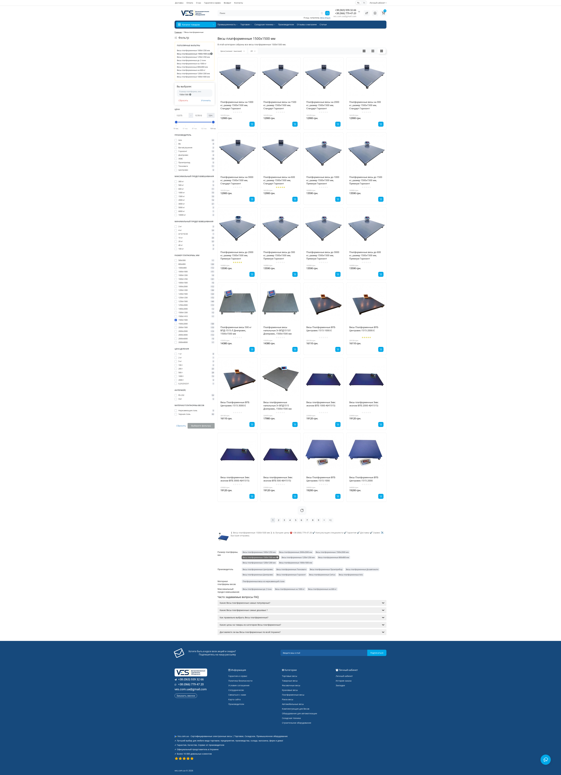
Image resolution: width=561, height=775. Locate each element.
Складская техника (264, 24)
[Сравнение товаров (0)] (367, 13)
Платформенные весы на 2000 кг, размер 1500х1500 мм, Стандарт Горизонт (322, 105)
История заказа (344, 680)
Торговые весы (289, 676)
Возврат (227, 2)
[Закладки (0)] (375, 13)
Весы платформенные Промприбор (326, 569)
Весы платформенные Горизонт (291, 574)
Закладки (340, 685)
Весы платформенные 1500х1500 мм (193, 53)
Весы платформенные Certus (322, 574)
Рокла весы (287, 699)
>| (330, 520)
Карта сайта (234, 699)
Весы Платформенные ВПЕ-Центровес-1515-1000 (321, 479)
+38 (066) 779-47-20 (345, 13)
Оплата (189, 2)
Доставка (179, 2)
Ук (364, 2)
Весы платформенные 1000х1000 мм (193, 76)
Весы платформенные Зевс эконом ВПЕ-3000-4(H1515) (235, 479)
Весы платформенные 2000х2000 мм (295, 552)
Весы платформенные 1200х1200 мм (193, 73)
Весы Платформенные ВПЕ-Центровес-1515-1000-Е (321, 329)
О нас (198, 2)
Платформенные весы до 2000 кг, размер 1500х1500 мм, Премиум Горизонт (236, 255)
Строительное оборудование (296, 722)
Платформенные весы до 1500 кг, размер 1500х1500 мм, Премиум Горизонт (365, 180)
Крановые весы (290, 690)
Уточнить (206, 100)
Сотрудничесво (236, 690)
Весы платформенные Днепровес (258, 574)
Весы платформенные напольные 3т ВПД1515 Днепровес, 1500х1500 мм (277, 405)
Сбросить (183, 100)
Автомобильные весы (293, 704)
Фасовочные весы (291, 685)
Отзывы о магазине (307, 24)
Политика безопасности (240, 680)
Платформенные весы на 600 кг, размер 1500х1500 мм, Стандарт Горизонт (279, 180)
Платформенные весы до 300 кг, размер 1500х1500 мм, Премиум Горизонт (279, 255)
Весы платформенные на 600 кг (191, 70)
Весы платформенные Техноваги (291, 569)
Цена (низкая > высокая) (231, 51)
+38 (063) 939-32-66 (345, 10)
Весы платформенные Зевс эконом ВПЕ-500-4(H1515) (277, 479)
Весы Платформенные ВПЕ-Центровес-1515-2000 (364, 479)
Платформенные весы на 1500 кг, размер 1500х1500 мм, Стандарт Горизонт (279, 105)
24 (252, 51)
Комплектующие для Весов (295, 708)
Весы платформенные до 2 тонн (191, 60)
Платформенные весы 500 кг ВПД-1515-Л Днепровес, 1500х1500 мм (235, 330)
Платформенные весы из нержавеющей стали (263, 581)
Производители (286, 24)
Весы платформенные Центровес (258, 569)
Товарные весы (290, 680)
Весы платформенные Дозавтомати (362, 569)
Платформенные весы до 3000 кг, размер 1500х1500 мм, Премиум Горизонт (322, 255)
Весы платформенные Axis (351, 574)
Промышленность (227, 24)
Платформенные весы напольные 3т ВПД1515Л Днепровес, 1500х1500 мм (277, 330)
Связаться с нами (237, 694)
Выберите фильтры (201, 425)
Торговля (245, 24)
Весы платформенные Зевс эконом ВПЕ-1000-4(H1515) (320, 404)
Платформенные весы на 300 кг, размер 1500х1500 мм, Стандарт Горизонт (365, 105)
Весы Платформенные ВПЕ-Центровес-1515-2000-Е (364, 329)
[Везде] (322, 13)
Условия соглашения (238, 685)
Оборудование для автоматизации (299, 713)
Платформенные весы (293, 694)
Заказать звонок (185, 695)
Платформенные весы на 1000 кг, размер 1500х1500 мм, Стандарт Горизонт (236, 105)
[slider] (176, 122)
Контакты (238, 2)
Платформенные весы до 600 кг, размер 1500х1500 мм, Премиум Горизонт (365, 255)
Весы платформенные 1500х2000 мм (332, 552)
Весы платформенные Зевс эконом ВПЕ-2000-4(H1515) (363, 404)
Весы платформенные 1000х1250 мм (193, 50)
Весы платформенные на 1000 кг (191, 63)
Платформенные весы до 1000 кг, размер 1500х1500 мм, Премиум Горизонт (322, 180)
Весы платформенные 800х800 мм (192, 67)
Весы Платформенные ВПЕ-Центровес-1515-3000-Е (235, 404)
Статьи (323, 24)
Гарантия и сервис (212, 2)
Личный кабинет (344, 676)
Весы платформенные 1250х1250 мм (193, 57)
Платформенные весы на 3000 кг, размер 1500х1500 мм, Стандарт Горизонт (236, 180)
